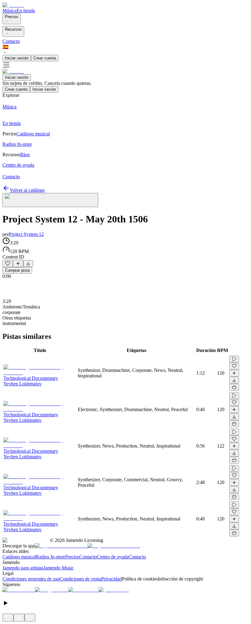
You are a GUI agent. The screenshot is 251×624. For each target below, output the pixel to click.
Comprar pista (17, 270)
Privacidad (111, 578)
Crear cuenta (44, 58)
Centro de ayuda (113, 556)
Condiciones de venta (80, 578)
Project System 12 (26, 234)
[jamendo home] (13, 5)
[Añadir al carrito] (234, 387)
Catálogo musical (19, 556)
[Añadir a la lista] (18, 263)
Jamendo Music (58, 567)
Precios (11, 16)
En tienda (26, 10)
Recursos (13, 29)
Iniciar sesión (16, 58)
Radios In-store (50, 556)
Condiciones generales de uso (31, 578)
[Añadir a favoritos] (7, 263)
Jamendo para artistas (22, 567)
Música (9, 10)
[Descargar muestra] (28, 263)
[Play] (50, 200)
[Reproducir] (234, 359)
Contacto (11, 41)
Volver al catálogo (27, 190)
